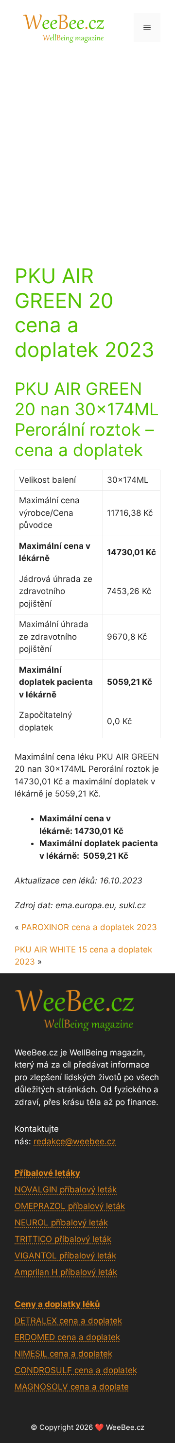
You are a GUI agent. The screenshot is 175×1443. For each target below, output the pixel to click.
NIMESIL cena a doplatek (63, 1353)
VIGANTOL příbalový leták (65, 1255)
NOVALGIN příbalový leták (66, 1189)
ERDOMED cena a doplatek (67, 1337)
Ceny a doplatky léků (57, 1304)
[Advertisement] (87, 147)
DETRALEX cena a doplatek (68, 1320)
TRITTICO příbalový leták (63, 1239)
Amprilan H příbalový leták (66, 1272)
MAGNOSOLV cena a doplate (72, 1387)
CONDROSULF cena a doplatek (76, 1370)
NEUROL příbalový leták (61, 1222)
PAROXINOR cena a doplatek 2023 (89, 927)
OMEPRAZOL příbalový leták (70, 1206)
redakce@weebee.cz (75, 1141)
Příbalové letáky (47, 1173)
